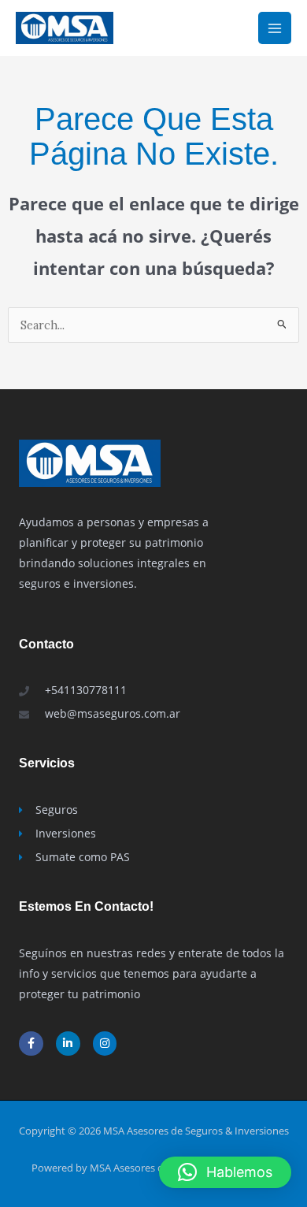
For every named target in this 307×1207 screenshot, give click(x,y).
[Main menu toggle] (274, 28)
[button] (225, 1172)
